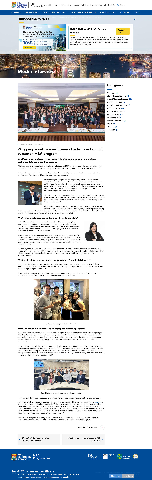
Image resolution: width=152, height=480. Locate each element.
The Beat (112, 127)
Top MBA (112, 130)
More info (67, 477)
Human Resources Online (118, 105)
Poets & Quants (115, 114)
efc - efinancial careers (118, 96)
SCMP (111, 124)
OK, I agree (115, 476)
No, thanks (128, 476)
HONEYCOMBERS (116, 102)
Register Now (121, 31)
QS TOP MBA (114, 118)
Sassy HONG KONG (116, 121)
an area (98, 402)
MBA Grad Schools (116, 111)
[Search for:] (129, 5)
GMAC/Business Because (119, 99)
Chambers (112, 93)
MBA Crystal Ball (115, 108)
